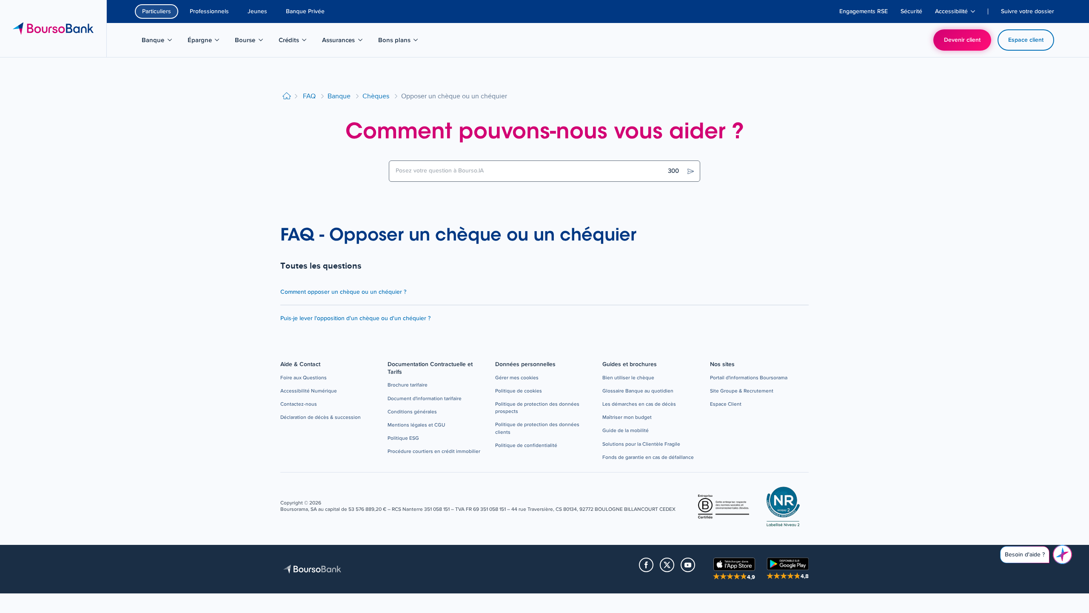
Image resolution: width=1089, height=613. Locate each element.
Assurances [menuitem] (343, 41)
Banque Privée (305, 11)
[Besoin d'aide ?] (1062, 554)
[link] (303, 378)
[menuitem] (863, 11)
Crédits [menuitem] (297, 41)
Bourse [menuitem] (253, 41)
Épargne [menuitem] (208, 41)
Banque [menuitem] (161, 41)
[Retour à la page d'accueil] (286, 96)
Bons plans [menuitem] (399, 41)
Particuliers (156, 11)
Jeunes (257, 11)
